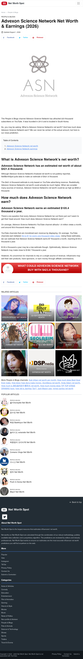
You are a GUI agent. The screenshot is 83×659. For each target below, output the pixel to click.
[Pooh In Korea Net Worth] (4, 481)
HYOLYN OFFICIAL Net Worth (14, 317)
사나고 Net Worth (17, 462)
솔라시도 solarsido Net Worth (22, 432)
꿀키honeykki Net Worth (20, 402)
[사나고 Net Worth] (4, 461)
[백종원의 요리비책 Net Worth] (4, 441)
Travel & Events (7, 642)
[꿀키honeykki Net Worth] (4, 401)
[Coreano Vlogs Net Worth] (4, 451)
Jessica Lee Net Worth (14, 372)
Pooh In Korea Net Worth (21, 481)
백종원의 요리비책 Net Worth (22, 442)
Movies (4, 609)
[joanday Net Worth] (14, 336)
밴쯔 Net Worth (16, 472)
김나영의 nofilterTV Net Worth (41, 316)
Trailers (4, 639)
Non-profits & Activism (9, 619)
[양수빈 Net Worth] (4, 411)
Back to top (76, 502)
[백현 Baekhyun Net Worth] (4, 421)
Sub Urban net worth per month (42, 380)
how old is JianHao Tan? (26, 388)
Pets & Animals (7, 626)
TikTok (3, 564)
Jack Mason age (45, 388)
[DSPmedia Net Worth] (41, 363)
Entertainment (6, 596)
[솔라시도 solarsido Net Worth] (4, 431)
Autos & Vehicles (7, 586)
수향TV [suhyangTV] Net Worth (68, 344)
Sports (3, 636)
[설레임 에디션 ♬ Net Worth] (41, 336)
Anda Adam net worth (70, 382)
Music (3, 612)
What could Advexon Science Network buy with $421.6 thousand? (48, 267)
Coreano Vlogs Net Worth (21, 452)
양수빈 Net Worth (17, 412)
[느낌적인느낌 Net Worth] (68, 308)
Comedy (4, 589)
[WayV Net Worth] (4, 491)
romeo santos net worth (63, 388)
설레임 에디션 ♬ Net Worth (41, 345)
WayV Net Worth (17, 491)
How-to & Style (6, 606)
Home (3, 12)
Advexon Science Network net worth (22, 146)
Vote (3, 558)
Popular (4, 554)
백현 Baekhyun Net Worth (21, 422)
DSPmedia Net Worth (41, 372)
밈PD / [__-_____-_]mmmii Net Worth (68, 371)
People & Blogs (13, 12)
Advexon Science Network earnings (22, 148)
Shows (3, 632)
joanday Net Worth (14, 345)
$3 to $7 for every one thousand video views (41, 235)
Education (5, 592)
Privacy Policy (6, 568)
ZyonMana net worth (51, 382)
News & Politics (7, 616)
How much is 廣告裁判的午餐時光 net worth (20, 385)
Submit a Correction (8, 574)
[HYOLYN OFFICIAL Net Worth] (14, 308)
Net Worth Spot (16, 3)
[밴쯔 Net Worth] (4, 471)
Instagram (5, 561)
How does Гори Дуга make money (26, 382)
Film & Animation (7, 599)
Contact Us (5, 571)
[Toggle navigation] (78, 3)
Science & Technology (9, 629)
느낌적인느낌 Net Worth (69, 317)
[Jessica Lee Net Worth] (14, 363)
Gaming (4, 602)
